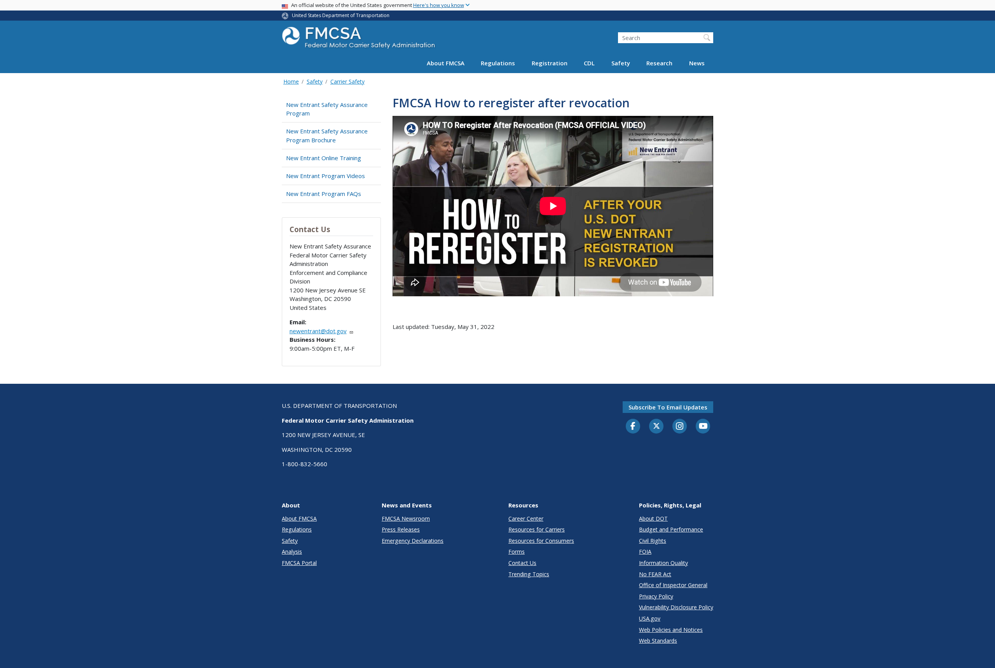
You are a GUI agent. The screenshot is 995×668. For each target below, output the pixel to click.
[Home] (359, 39)
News (697, 63)
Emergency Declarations (412, 540)
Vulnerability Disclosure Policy (676, 607)
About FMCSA (445, 63)
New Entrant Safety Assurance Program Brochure (327, 135)
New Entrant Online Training (323, 158)
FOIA (645, 551)
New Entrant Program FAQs (323, 194)
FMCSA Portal (299, 563)
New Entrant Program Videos (325, 176)
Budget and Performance (671, 529)
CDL (589, 63)
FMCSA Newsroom (406, 518)
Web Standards (658, 640)
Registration (549, 63)
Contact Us (522, 563)
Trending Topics (528, 574)
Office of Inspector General (673, 585)
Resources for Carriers (536, 529)
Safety (620, 63)
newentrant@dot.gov (318, 331)
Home (291, 81)
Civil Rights (652, 540)
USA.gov (649, 618)
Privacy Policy (656, 596)
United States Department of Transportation (340, 15)
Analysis (292, 551)
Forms (516, 551)
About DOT (653, 518)
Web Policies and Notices (671, 629)
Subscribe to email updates (667, 407)
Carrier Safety (347, 81)
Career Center (525, 518)
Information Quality (663, 563)
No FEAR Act (655, 574)
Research (659, 63)
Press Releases (401, 529)
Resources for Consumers (541, 540)
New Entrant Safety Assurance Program (327, 109)
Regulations (498, 63)
